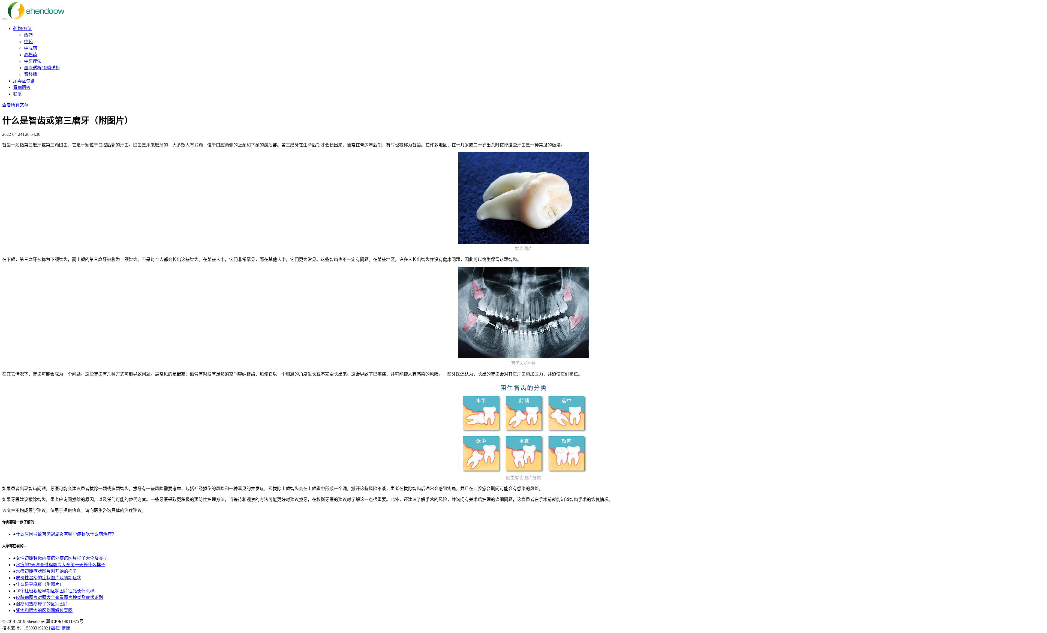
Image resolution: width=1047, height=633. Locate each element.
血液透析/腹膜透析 (42, 67)
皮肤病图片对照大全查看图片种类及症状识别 (59, 597)
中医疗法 (32, 61)
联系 (17, 94)
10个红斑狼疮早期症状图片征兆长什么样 (55, 591)
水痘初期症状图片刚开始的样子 (46, 571)
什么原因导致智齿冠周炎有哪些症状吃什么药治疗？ (66, 534)
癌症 (55, 628)
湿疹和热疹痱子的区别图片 (42, 604)
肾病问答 (22, 87)
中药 (28, 41)
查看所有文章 (15, 105)
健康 (66, 628)
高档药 (30, 54)
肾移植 (30, 74)
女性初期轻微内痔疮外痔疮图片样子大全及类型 (61, 558)
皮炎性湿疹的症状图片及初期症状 (48, 577)
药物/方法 (22, 28)
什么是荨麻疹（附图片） (40, 584)
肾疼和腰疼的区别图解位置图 (44, 610)
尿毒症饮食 (24, 81)
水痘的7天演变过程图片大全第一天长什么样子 (60, 564)
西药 (28, 35)
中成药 (30, 48)
